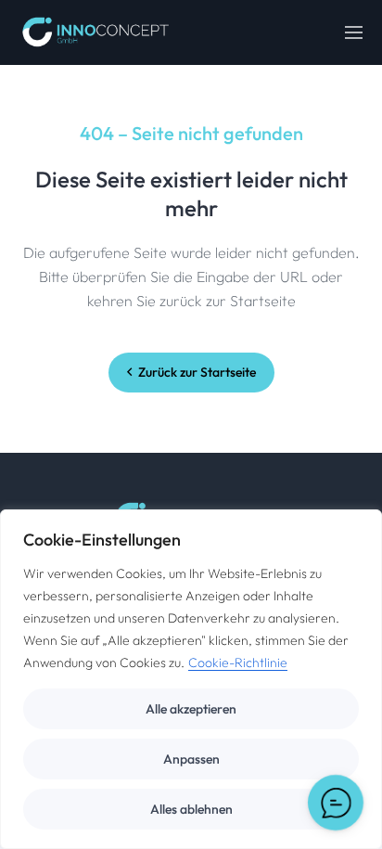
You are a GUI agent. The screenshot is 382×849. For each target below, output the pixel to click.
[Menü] (355, 32)
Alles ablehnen (191, 809)
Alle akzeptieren (191, 709)
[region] (191, 679)
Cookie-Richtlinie (237, 662)
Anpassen (191, 759)
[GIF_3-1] (95, 32)
